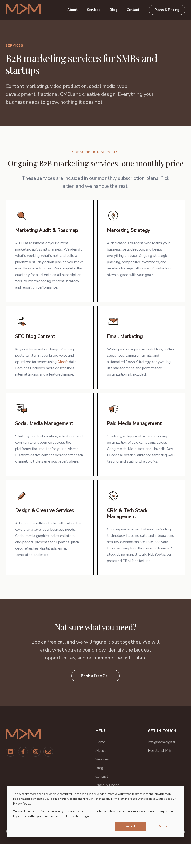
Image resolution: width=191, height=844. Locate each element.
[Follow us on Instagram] (36, 752)
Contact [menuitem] (133, 9)
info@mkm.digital (161, 742)
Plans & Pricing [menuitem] (167, 9)
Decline (162, 826)
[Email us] (48, 752)
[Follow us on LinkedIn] (10, 752)
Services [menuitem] (93, 9)
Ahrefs (62, 361)
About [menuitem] (72, 9)
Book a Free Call (95, 676)
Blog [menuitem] (113, 9)
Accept (130, 826)
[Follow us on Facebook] (23, 752)
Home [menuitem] (100, 742)
